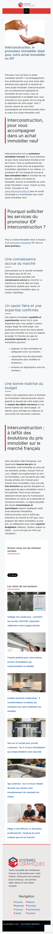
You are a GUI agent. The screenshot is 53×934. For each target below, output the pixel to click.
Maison (31, 902)
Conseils (31, 906)
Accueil (18, 902)
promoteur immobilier (20, 243)
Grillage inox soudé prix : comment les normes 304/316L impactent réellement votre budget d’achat (24, 621)
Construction (33, 909)
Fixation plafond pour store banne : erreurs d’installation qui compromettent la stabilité (25, 661)
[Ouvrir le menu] (26, 11)
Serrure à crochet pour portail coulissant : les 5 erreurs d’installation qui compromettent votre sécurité (26, 747)
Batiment (19, 906)
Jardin (18, 913)
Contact (31, 913)
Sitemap (30, 927)
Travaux (19, 909)
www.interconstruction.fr (17, 191)
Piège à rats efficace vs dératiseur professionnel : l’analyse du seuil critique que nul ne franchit (24, 833)
